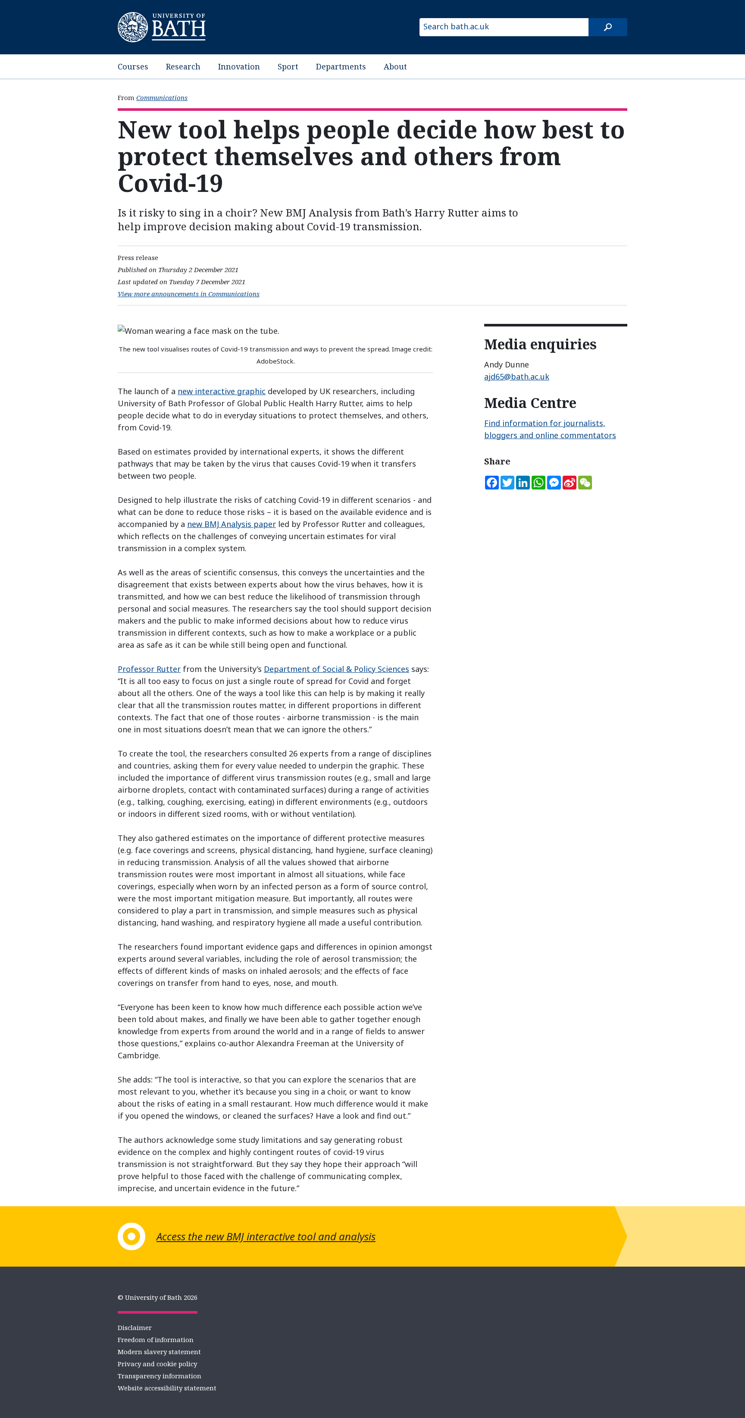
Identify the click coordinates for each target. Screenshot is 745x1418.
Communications (162, 97)
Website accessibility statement (167, 1387)
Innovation (239, 66)
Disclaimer (135, 1327)
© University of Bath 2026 (157, 1297)
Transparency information (159, 1375)
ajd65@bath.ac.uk (516, 376)
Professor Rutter (149, 669)
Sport (288, 66)
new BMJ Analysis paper (231, 524)
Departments (341, 66)
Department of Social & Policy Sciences (336, 669)
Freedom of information (156, 1339)
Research (183, 66)
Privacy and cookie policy (157, 1363)
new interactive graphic (222, 391)
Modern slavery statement (159, 1351)
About (395, 66)
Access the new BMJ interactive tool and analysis (266, 1236)
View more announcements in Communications (189, 293)
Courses (133, 66)
